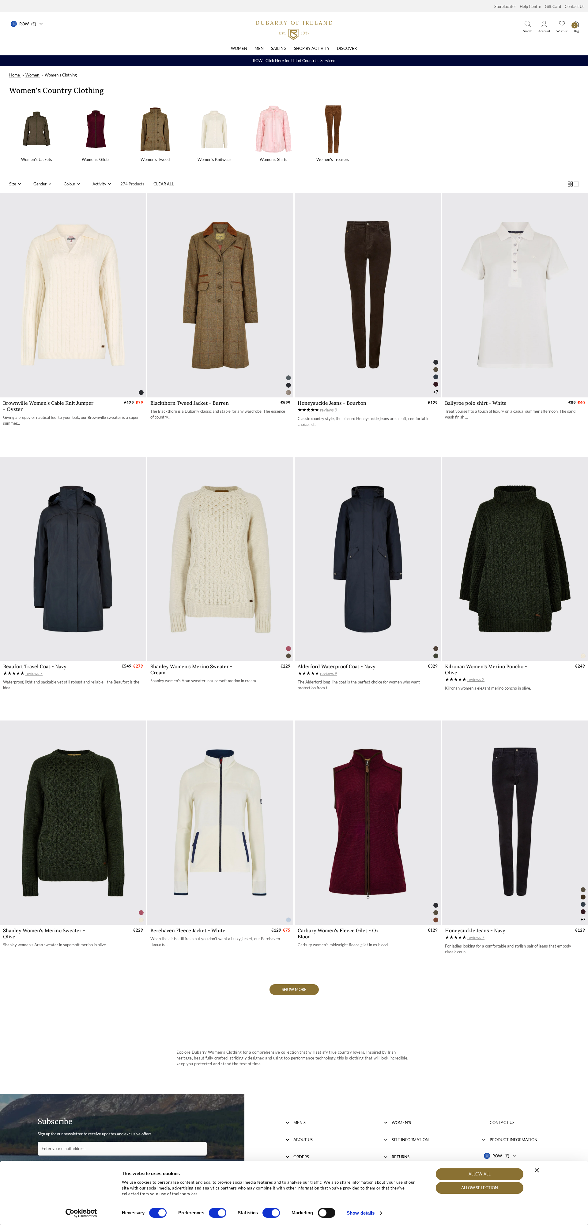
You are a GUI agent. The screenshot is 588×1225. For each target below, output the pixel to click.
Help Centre (530, 6)
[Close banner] (537, 1170)
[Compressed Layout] (570, 184)
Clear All (163, 183)
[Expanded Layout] (576, 184)
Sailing (279, 48)
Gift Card (553, 6)
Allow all (480, 1173)
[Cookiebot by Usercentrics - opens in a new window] (81, 1213)
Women (239, 48)
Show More (294, 989)
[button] (15, 184)
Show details (361, 1213)
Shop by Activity (312, 48)
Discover (347, 48)
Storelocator (505, 6)
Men (259, 48)
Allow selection (479, 1188)
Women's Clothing (61, 75)
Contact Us (574, 6)
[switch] (217, 1213)
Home (14, 75)
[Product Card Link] (73, 295)
